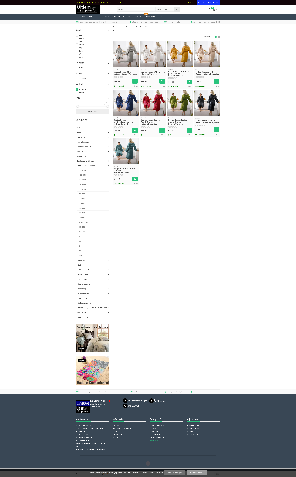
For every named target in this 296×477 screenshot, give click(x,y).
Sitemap (116, 437)
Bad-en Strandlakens (86, 165)
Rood (81, 51)
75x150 (82, 213)
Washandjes (82, 289)
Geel (81, 41)
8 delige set (83, 222)
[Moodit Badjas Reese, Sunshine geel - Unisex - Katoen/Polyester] (180, 54)
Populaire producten (132, 17)
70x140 (82, 203)
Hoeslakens (81, 132)
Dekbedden (81, 137)
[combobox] (165, 9)
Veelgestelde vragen (83, 425)
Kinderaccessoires (84, 303)
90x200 (82, 232)
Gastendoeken (83, 270)
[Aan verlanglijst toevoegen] (135, 86)
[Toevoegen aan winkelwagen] (135, 81)
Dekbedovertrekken (85, 128)
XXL (80, 255)
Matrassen (81, 312)
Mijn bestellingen (193, 428)
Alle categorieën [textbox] (162, 9)
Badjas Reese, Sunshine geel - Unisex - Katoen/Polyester (178, 72)
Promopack (82, 298)
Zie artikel (82, 78)
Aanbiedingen (149, 17)
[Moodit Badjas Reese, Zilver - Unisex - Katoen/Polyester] (126, 54)
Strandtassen (83, 293)
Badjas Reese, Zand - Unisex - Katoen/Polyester (207, 72)
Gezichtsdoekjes (84, 274)
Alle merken (83, 89)
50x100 (82, 194)
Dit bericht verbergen (175, 473)
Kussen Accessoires (84, 147)
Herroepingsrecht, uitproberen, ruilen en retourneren (91, 429)
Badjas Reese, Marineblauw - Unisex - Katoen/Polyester (124, 121)
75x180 (82, 217)
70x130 (82, 198)
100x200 (82, 170)
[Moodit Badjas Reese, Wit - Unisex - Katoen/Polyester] (153, 54)
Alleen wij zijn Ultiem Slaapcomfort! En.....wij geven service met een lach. (100, 2)
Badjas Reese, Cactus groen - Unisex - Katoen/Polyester (177, 121)
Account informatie (194, 425)
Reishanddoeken (84, 284)
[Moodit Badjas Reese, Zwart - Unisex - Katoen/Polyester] (207, 103)
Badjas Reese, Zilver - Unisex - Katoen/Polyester (126, 72)
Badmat (81, 265)
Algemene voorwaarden (122, 428)
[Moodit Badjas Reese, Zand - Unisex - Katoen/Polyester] (207, 54)
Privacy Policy (118, 434)
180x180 (82, 184)
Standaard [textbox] (206, 37)
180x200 (82, 189)
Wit (80, 54)
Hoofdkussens (83, 142)
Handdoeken (83, 279)
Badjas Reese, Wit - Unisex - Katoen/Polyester (153, 72)
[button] (213, 9)
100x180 (82, 180)
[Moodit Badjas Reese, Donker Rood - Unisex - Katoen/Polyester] (153, 103)
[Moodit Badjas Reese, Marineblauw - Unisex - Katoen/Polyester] (126, 103)
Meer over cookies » (197, 473)
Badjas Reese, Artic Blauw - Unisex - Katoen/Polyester (125, 169)
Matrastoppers (83, 151)
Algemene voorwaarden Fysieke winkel (90, 449)
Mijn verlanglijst (192, 434)
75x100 (82, 208)
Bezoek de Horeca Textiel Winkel (208, 2)
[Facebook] (148, 463)
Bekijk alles (154, 440)
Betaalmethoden (82, 434)
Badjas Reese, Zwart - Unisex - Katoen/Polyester (207, 120)
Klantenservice (93, 17)
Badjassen (82, 260)
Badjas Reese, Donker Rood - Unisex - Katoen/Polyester (150, 121)
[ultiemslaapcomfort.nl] (94, 9)
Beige (81, 35)
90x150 (82, 227)
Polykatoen (83, 68)
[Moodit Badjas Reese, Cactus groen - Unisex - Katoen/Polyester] (180, 103)
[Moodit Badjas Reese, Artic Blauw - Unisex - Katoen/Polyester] (126, 151)
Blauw (81, 38)
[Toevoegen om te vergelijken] (137, 86)
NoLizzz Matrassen (83, 440)
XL (80, 251)
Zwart (81, 57)
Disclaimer (117, 431)
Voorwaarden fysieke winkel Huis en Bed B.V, (91, 444)
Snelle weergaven (125, 64)
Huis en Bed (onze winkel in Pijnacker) (92, 308)
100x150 (82, 175)
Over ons (81, 17)
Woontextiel (82, 156)
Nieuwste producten (111, 17)
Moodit (82, 92)
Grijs (81, 48)
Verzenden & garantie (84, 437)
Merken (161, 17)
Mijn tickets (191, 431)
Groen (81, 45)
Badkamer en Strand (85, 161)
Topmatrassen (83, 317)
